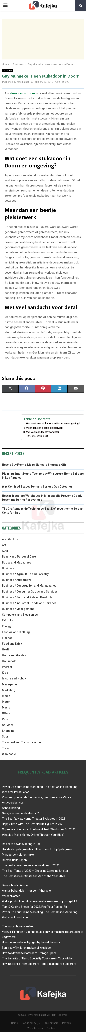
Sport (5, 736)
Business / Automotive (16, 579)
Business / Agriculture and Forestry (25, 574)
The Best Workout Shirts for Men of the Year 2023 (33, 876)
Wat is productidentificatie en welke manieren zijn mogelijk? (39, 901)
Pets (5, 719)
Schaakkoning (11, 807)
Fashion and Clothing (16, 632)
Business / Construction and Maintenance (29, 585)
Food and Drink (12, 643)
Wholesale (9, 754)
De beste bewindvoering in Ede (21, 843)
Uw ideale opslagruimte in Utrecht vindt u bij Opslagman (37, 849)
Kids (5, 672)
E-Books (7, 620)
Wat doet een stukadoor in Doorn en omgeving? (53, 423)
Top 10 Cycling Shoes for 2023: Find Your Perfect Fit (34, 906)
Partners (67, 1023)
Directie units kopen (14, 860)
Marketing (8, 690)
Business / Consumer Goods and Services (30, 591)
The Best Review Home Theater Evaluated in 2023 (33, 818)
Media (6, 696)
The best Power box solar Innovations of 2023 (31, 865)
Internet (7, 667)
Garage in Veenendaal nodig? (20, 813)
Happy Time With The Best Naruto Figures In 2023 (33, 824)
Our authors (51, 1023)
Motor (6, 701)
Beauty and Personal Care (19, 556)
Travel (6, 748)
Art (4, 545)
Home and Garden (14, 655)
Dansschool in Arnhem (16, 885)
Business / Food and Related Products (27, 597)
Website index (35, 1028)
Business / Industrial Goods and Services (29, 603)
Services (8, 725)
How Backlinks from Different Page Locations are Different (39, 963)
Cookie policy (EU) (31, 1023)
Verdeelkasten (11, 896)
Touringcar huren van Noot (18, 926)
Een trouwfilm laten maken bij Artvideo (26, 947)
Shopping (8, 730)
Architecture (10, 539)
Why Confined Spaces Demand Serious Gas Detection (37, 486)
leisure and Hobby (14, 678)
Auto (5, 550)
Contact (51, 1028)
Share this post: (40, 435)
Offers (6, 713)
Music (6, 707)
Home (14, 1023)
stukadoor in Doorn (22, 93)
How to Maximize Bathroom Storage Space (29, 953)
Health (6, 649)
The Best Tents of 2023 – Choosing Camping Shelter (35, 870)
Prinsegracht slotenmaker (18, 854)
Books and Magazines (16, 562)
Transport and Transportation (21, 742)
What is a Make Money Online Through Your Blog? (33, 834)
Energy (6, 626)
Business (7, 70)
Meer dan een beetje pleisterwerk (44, 427)
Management (10, 684)
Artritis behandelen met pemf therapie (26, 890)
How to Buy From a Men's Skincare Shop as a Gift (34, 464)
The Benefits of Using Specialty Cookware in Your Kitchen (38, 958)
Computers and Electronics (20, 614)
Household (9, 661)
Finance (7, 637)
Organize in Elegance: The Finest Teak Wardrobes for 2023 (39, 829)
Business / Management (18, 608)
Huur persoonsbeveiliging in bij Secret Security (31, 942)
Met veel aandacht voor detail (42, 431)
